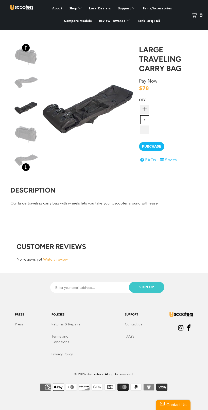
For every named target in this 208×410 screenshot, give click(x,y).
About (57, 8)
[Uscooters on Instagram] (181, 329)
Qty (142, 100)
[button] (26, 48)
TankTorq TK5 (148, 21)
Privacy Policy (62, 354)
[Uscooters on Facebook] (189, 329)
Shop (73, 8)
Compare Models (78, 21)
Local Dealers (100, 8)
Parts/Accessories (157, 8)
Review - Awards (112, 21)
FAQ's (129, 336)
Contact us (133, 324)
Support (125, 8)
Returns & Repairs (65, 324)
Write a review (55, 260)
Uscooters (95, 374)
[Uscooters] (21, 7)
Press (19, 324)
